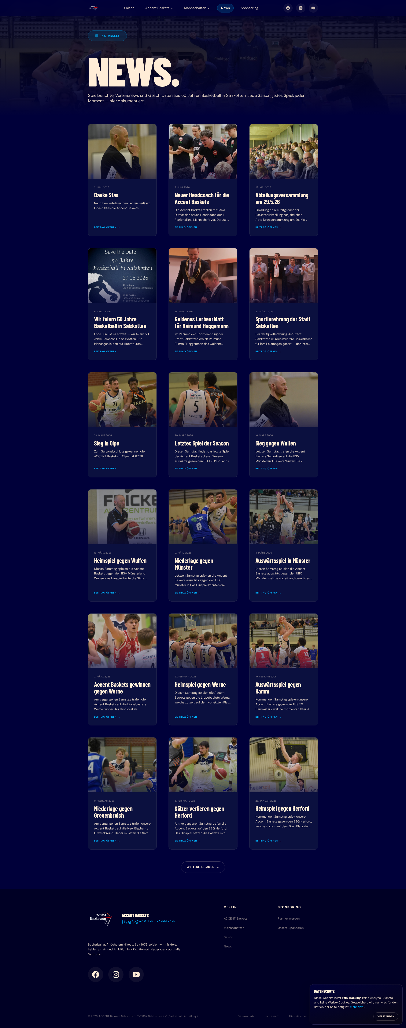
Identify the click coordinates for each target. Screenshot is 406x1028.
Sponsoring (249, 8)
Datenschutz (246, 1016)
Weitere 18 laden (203, 867)
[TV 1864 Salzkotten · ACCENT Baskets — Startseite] (93, 8)
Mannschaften (234, 928)
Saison (129, 8)
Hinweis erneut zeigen (303, 1016)
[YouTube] (313, 8)
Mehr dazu (357, 1007)
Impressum (272, 1016)
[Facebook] (288, 8)
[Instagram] (300, 8)
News (225, 8)
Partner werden (289, 918)
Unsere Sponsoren (291, 928)
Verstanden (385, 1016)
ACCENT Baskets (235, 918)
